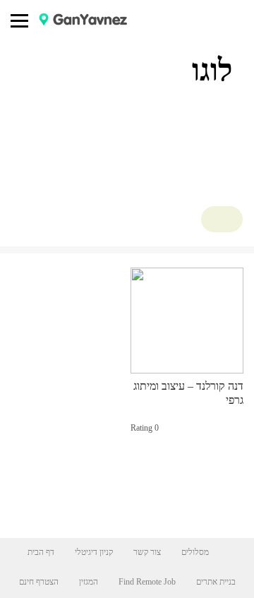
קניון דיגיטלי (94, 552)
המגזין (88, 582)
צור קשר (147, 552)
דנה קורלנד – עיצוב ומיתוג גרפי (188, 393)
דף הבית (41, 552)
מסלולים (195, 552)
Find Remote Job (147, 582)
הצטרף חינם (39, 582)
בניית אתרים (216, 582)
